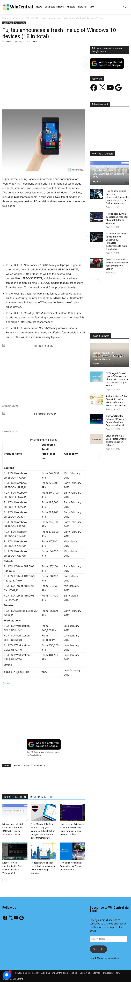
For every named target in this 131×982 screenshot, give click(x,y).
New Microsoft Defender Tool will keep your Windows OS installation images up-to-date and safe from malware (43, 831)
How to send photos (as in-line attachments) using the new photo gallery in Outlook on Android (117, 197)
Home (5, 18)
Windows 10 (32, 18)
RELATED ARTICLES (15, 797)
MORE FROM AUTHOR (42, 797)
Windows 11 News (54, 6)
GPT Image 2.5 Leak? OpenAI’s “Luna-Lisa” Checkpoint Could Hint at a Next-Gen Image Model (117, 379)
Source (6, 683)
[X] (34, 99)
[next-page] (10, 880)
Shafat (8, 41)
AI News (71, 6)
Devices (16, 765)
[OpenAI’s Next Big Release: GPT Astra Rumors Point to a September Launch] (96, 419)
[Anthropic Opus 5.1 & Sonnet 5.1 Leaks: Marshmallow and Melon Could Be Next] (96, 399)
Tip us (74, 972)
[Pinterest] (42, 99)
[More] (81, 99)
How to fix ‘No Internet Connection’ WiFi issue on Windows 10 (71, 866)
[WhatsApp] (50, 99)
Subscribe (98, 949)
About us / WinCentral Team (54, 972)
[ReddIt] (65, 99)
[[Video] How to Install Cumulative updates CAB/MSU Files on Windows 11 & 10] (14, 812)
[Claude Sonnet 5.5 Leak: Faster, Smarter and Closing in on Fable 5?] (96, 439)
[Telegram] (73, 99)
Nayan (96, 181)
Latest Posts (17, 18)
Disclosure (108, 972)
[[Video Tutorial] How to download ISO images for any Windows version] (96, 263)
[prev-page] (4, 880)
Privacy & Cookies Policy (27, 972)
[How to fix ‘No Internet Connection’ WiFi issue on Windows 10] (72, 851)
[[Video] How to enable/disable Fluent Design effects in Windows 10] (14, 851)
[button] (124, 7)
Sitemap (96, 972)
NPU (92, 6)
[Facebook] (26, 99)
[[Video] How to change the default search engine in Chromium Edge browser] (43, 851)
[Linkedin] (57, 99)
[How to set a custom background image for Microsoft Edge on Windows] (96, 217)
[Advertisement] (43, 71)
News (39, 6)
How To (82, 6)
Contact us (85, 972)
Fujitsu (27, 765)
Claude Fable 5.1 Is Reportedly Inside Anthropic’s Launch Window (109, 356)
